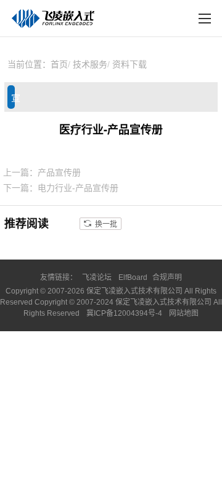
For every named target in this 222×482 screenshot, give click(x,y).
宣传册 (13, 101)
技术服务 (90, 64)
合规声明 (167, 277)
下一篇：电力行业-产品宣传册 (60, 188)
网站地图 (184, 313)
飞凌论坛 (97, 277)
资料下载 (129, 64)
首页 (59, 64)
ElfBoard (132, 277)
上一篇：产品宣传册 (42, 172)
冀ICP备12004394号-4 (125, 313)
